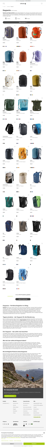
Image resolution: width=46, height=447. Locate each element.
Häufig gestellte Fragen (38, 403)
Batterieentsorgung (26, 414)
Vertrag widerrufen (37, 417)
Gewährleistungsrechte (38, 414)
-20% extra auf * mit (23, 0)
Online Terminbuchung (27, 409)
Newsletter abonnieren (9, 395)
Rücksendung (36, 409)
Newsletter (15, 411)
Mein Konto (25, 405)
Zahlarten (35, 411)
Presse (14, 412)
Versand (35, 407)
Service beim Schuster (27, 407)
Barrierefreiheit (36, 412)
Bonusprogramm (26, 403)
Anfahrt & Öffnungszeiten (38, 405)
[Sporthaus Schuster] (23, 3)
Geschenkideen (26, 412)
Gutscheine (25, 411)
